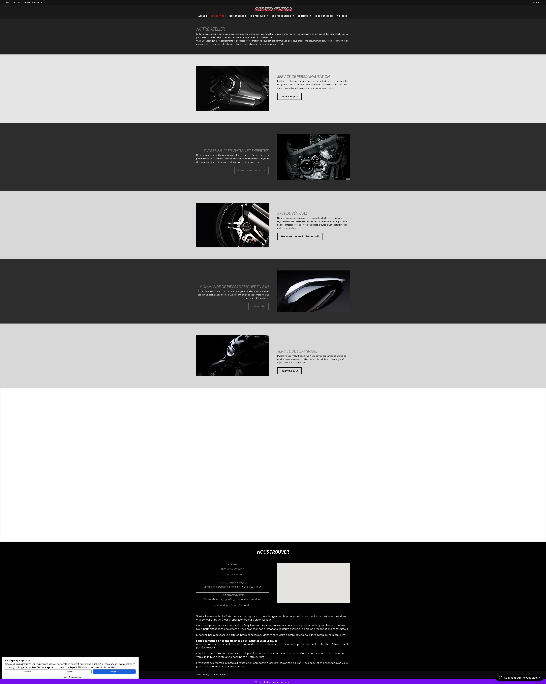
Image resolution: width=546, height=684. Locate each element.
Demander (258, 306)
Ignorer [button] (287, 682)
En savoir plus (289, 96)
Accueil (202, 16)
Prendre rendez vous (252, 170)
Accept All (114, 671)
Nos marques (257, 16)
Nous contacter (324, 16)
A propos (342, 16)
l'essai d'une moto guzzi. (332, 634)
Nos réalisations (281, 16)
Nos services (218, 16)
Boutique (303, 16)
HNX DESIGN (220, 674)
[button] (314, 580)
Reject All (71, 671)
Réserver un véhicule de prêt (299, 236)
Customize (26, 671)
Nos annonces (237, 16)
